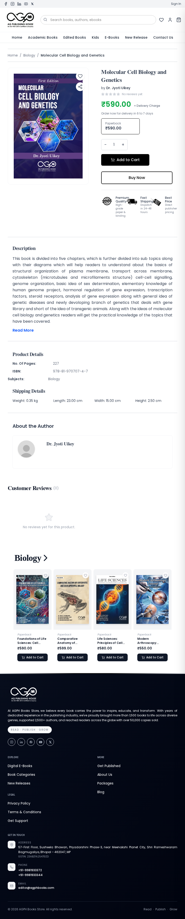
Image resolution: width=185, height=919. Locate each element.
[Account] (170, 19)
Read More (23, 330)
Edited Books (74, 37)
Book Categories (21, 774)
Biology (29, 55)
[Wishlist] (161, 19)
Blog (100, 792)
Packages (105, 783)
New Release (136, 37)
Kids (95, 37)
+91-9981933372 (30, 870)
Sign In (176, 4)
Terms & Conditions (24, 812)
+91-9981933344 (30, 875)
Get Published (108, 765)
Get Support (18, 820)
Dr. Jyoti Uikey (118, 87)
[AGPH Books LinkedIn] (19, 4)
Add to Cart (128, 160)
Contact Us (163, 37)
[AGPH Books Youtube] (26, 4)
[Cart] (178, 19)
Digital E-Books (20, 765)
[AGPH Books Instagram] (12, 4)
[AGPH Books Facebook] (6, 4)
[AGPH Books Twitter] (32, 3)
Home (17, 37)
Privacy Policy (19, 803)
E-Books (112, 37)
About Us (104, 774)
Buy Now (137, 177)
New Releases (19, 783)
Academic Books (43, 37)
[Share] (80, 86)
